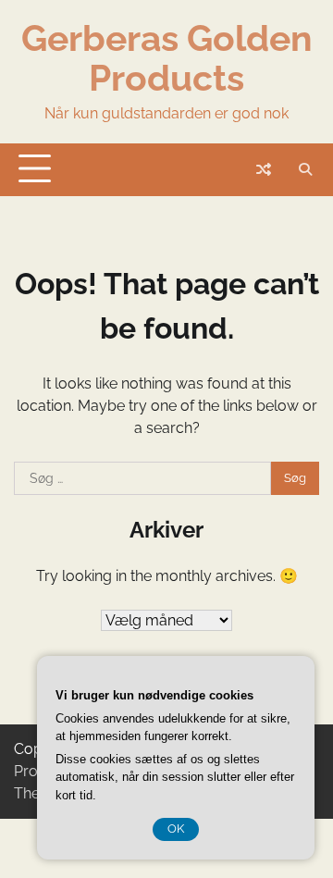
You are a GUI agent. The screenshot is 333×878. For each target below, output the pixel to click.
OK (175, 828)
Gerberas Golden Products (167, 58)
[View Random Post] (263, 169)
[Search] (305, 169)
